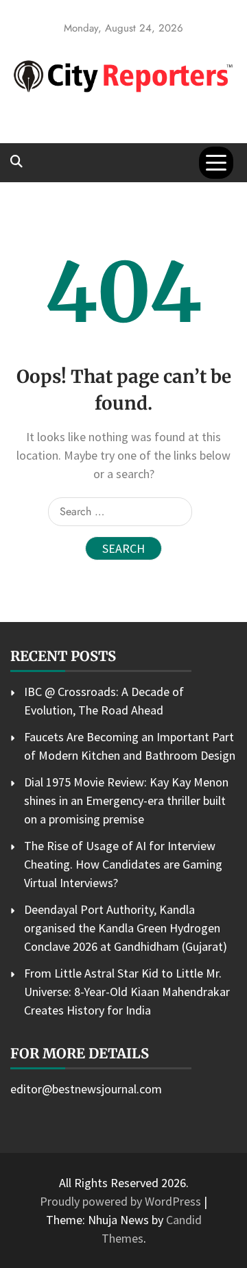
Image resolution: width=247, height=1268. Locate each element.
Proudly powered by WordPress (122, 1201)
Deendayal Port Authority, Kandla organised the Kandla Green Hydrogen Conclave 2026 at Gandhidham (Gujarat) (125, 928)
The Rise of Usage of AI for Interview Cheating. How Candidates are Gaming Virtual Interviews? (123, 864)
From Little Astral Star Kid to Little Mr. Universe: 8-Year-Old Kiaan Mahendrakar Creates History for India (127, 991)
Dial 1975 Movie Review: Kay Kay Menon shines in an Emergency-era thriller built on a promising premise (126, 800)
